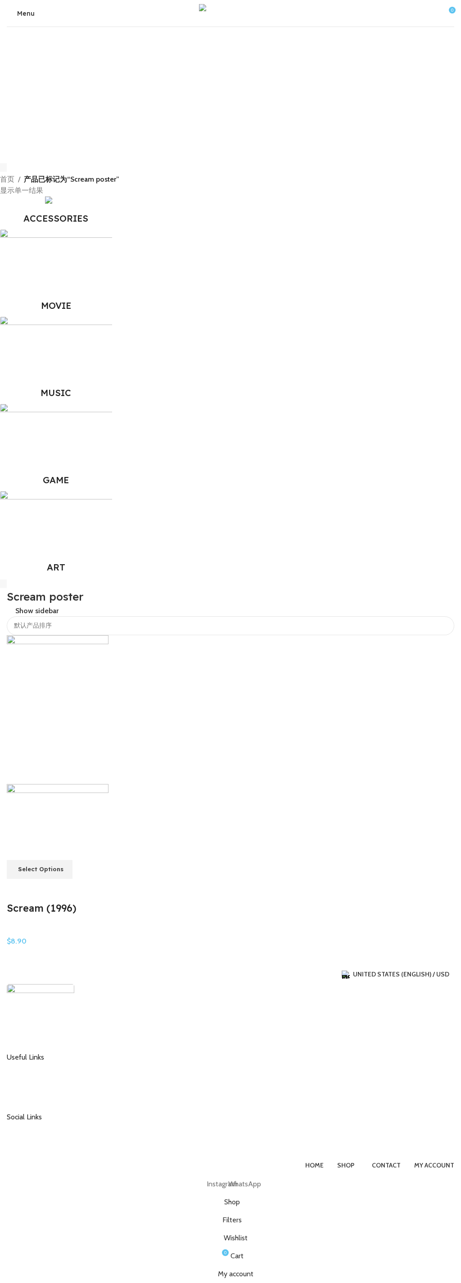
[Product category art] (56, 534)
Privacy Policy (33, 1097)
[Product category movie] (56, 272)
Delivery (25, 1082)
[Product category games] (56, 447)
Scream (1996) (42, 908)
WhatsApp (28, 1142)
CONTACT (28, 1068)
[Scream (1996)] (57, 708)
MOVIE (17, 930)
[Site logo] (230, 12)
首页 (7, 179)
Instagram (28, 1127)
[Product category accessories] (56, 212)
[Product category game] (56, 360)
